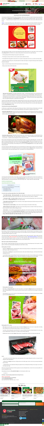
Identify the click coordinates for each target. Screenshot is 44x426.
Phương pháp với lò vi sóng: (7, 190)
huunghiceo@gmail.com (4, 417)
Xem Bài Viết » (1, 398)
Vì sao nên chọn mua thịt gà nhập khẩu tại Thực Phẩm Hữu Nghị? (11, 186)
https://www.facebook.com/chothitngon (10, 377)
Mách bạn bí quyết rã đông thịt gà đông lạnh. (8, 187)
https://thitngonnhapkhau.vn (8, 378)
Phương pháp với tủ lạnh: (7, 188)
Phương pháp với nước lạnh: (7, 189)
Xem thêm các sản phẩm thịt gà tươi (7, 181)
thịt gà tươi (10, 18)
